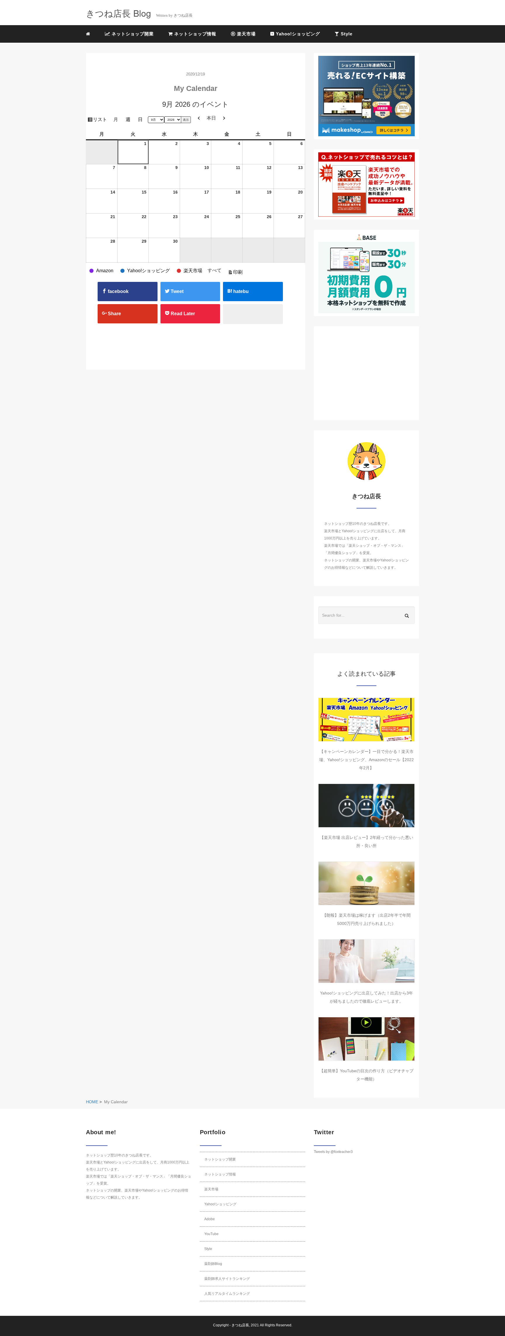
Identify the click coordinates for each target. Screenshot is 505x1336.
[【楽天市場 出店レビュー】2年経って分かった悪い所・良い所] (366, 806)
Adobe (209, 1219)
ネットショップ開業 (132, 33)
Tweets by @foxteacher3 (333, 1152)
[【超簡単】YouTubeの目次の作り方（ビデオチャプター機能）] (366, 1039)
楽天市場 (246, 33)
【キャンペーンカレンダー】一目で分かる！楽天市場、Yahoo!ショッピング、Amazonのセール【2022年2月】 (366, 759)
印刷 (238, 273)
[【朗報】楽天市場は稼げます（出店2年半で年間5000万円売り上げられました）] (366, 883)
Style (345, 33)
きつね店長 (240, 1325)
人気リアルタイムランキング (227, 1294)
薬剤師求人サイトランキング (227, 1279)
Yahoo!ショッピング (297, 33)
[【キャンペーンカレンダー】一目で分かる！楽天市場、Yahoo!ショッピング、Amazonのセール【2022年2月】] (366, 720)
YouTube (211, 1234)
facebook (118, 291)
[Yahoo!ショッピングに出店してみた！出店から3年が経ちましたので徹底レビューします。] (366, 961)
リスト (101, 121)
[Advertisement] (366, 373)
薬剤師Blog (213, 1264)
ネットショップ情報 (194, 33)
